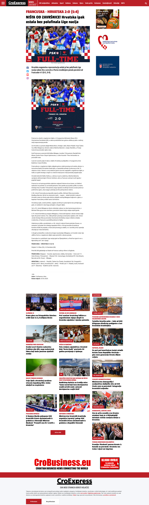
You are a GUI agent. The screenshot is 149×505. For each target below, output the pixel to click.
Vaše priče (89, 3)
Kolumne (97, 3)
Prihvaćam (33, 501)
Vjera (81, 3)
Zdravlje (116, 3)
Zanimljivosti (107, 3)
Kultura (68, 3)
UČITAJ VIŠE (58, 432)
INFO (123, 3)
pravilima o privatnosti (109, 495)
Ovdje (74, 495)
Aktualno (55, 3)
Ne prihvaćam (50, 501)
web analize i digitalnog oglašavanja (90, 493)
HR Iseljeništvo (44, 3)
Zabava (75, 3)
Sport (62, 3)
